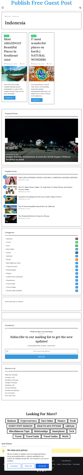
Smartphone (10, 280)
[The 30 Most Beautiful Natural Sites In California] (11, 209)
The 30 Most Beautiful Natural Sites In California (36, 206)
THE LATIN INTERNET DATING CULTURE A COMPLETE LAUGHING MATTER (47, 178)
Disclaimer (76, 464)
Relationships (11, 270)
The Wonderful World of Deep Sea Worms (33, 216)
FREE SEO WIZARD (11, 375)
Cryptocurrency (11, 266)
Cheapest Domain (11, 382)
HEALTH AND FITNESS (14, 290)
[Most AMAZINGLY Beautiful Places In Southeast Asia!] (14, 73)
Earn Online (10, 249)
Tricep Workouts (10, 388)
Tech (8, 246)
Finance (9, 273)
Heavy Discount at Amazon (14, 301)
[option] (41, 140)
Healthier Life (9, 385)
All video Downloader (12, 390)
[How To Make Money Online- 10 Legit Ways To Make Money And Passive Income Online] (11, 190)
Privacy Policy (66, 464)
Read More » (10, 98)
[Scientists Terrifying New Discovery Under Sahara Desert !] (11, 200)
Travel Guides (11, 287)
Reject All (28, 466)
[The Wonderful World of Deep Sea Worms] (11, 219)
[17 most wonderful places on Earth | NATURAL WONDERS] (41, 73)
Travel (7, 36)
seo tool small (9, 393)
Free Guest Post (10, 395)
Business (9, 239)
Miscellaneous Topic (13, 263)
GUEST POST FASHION (14, 277)
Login (59, 464)
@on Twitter (7, 444)
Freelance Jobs (10, 377)
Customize (14, 466)
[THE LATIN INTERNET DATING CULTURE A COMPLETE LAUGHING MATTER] (11, 180)
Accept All (42, 466)
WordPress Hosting (11, 380)
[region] (28, 459)
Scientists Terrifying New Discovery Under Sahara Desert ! (40, 197)
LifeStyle (9, 256)
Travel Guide (10, 284)
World (8, 259)
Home (8, 16)
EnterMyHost (66, 461)
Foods (8, 252)
